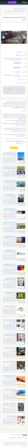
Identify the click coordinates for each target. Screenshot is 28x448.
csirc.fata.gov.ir (7, 93)
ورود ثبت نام (11, 2)
